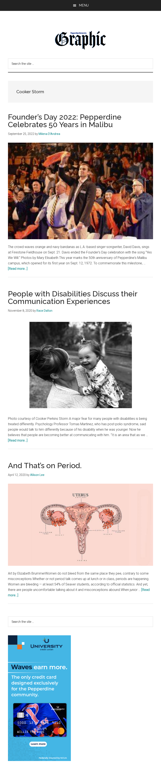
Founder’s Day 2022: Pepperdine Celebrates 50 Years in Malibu (64, 120)
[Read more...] (17, 269)
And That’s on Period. (45, 465)
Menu (84, 5)
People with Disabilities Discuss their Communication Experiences (72, 297)
